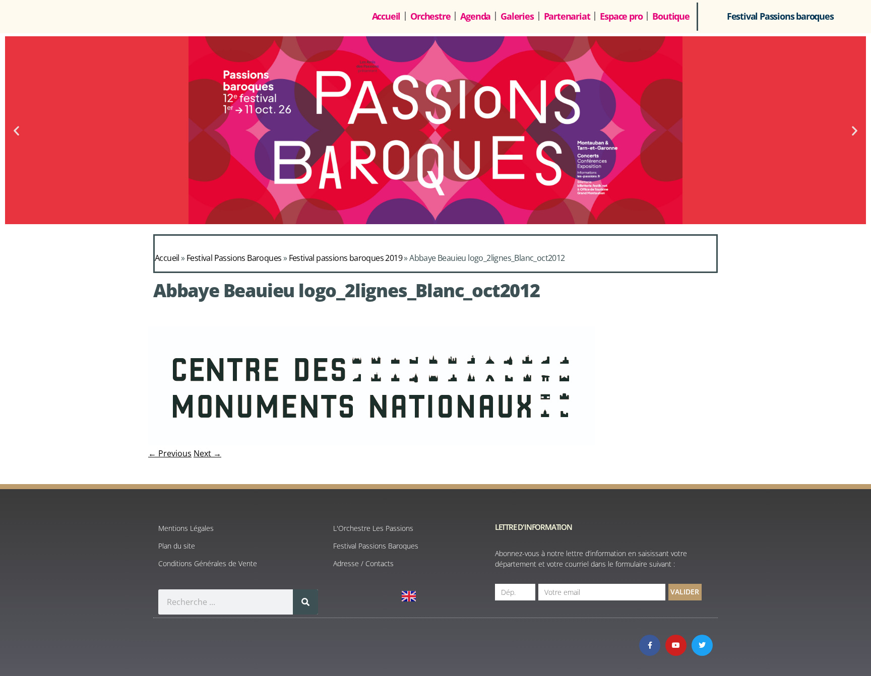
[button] (16, 130)
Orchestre (430, 16)
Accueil (386, 16)
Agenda (475, 16)
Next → (207, 453)
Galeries (517, 16)
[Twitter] (702, 645)
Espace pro (621, 16)
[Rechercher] (305, 602)
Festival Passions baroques (780, 16)
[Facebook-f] (649, 645)
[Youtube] (676, 645)
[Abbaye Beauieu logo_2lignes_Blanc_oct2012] (371, 442)
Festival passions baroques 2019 (345, 257)
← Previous (170, 453)
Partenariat (567, 16)
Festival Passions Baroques (233, 257)
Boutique (670, 16)
